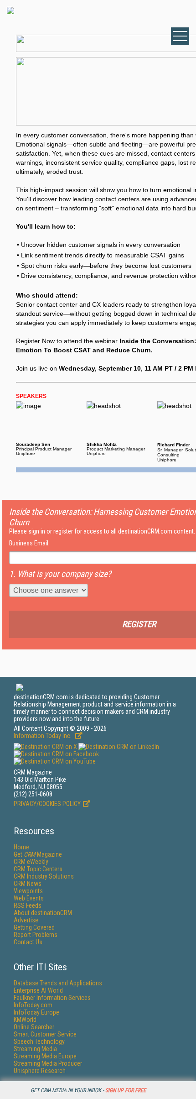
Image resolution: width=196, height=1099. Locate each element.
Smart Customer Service (45, 1034)
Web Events (29, 898)
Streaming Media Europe (45, 1056)
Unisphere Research (40, 1070)
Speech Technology (39, 1041)
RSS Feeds (27, 905)
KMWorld (25, 1019)
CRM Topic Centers (38, 869)
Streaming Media (35, 1048)
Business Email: (29, 543)
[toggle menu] (180, 36)
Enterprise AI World (38, 990)
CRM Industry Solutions (44, 876)
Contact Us (28, 942)
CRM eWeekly (31, 861)
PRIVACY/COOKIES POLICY (47, 803)
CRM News (27, 883)
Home (21, 847)
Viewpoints (28, 891)
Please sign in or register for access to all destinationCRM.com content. (102, 531)
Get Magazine (38, 854)
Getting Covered (34, 927)
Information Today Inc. (43, 735)
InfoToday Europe (36, 1012)
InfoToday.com (33, 1005)
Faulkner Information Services (52, 997)
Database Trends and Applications (58, 983)
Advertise (26, 920)
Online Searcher (34, 1027)
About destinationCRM (43, 912)
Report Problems (35, 934)
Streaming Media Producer (48, 1063)
